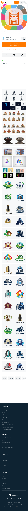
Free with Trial (14, 44)
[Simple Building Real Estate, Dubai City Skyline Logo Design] (6, 106)
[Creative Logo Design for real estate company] (8, 228)
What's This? (15, 60)
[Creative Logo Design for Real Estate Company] (8, 301)
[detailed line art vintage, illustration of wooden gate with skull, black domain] (8, 161)
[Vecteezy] (2, 2)
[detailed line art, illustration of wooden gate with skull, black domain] (8, 149)
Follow (23, 39)
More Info (5, 63)
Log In (21, 2)
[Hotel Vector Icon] (8, 204)
